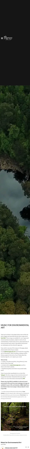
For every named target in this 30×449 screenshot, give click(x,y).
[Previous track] (26, 447)
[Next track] (28, 447)
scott (9, 351)
